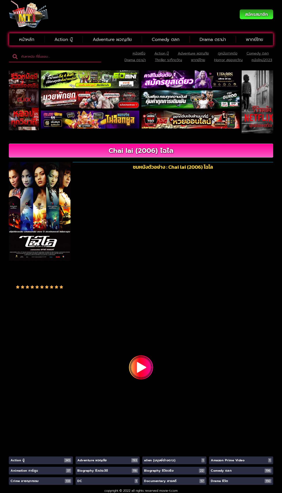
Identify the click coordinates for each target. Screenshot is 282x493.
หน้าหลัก (26, 39)
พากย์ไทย (254, 39)
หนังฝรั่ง (139, 53)
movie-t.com (168, 490)
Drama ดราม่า (213, 39)
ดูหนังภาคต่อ (227, 53)
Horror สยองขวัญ (228, 60)
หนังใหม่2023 (262, 60)
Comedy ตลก (166, 39)
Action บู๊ (63, 39)
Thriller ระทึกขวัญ (168, 60)
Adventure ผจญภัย (112, 39)
